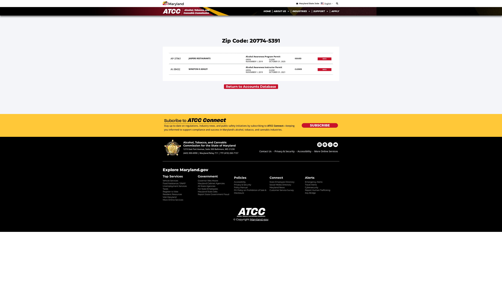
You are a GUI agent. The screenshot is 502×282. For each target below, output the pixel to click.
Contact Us (265, 151)
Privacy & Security (285, 151)
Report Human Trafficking (317, 190)
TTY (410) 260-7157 (229, 153)
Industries (299, 11)
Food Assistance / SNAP (174, 183)
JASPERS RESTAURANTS (199, 58)
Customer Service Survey (282, 190)
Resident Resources (172, 194)
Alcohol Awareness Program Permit (263, 56)
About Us (280, 11)
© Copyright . (251, 219)
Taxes (165, 189)
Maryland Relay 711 (209, 153)
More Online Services (326, 151)
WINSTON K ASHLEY (198, 69)
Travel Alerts (311, 184)
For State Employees (208, 189)
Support (319, 11)
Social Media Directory (280, 184)
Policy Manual (241, 187)
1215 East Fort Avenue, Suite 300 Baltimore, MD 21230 (209, 149)
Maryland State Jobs (207, 191)
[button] (337, 3)
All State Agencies (206, 186)
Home (267, 11)
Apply (335, 11)
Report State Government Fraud (213, 194)
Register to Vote (170, 191)
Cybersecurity (311, 187)
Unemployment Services (175, 186)
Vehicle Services (170, 180)
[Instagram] (330, 144)
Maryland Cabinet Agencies (211, 183)
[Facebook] (325, 144)
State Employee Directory (282, 182)
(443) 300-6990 (190, 153)
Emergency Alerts (313, 182)
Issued (298, 58)
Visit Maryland (169, 197)
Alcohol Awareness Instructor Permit (264, 67)
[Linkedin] (319, 144)
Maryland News (277, 187)
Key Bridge (310, 193)
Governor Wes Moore (208, 180)
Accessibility (304, 151)
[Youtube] (335, 144)
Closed (298, 69)
